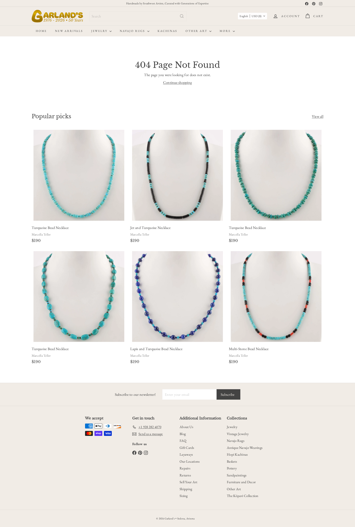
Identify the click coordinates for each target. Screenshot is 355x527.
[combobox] (138, 16)
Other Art (197, 31)
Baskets (232, 461)
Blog (183, 434)
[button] (252, 16)
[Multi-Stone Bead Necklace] (276, 308)
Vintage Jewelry (238, 434)
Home (41, 31)
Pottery (232, 468)
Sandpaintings (237, 475)
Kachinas (167, 31)
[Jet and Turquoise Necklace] (177, 187)
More (226, 31)
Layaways (186, 454)
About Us (186, 427)
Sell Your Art (188, 482)
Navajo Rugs (133, 31)
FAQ (183, 440)
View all (317, 116)
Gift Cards (187, 447)
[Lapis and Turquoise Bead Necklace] (177, 308)
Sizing (184, 495)
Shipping (186, 489)
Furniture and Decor (241, 482)
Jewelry (99, 31)
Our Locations (190, 461)
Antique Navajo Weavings (244, 447)
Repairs (185, 468)
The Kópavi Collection (242, 495)
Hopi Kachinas (237, 454)
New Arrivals (69, 31)
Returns (185, 475)
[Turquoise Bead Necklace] (79, 187)
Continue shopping (177, 82)
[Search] (182, 16)
